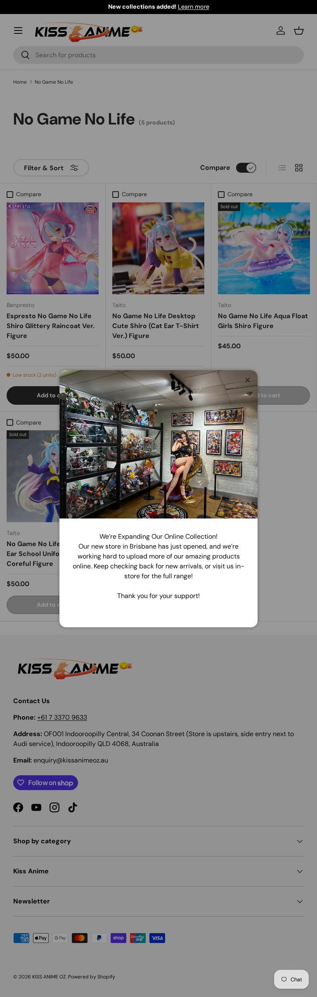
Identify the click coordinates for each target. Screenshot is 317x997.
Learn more (193, 6)
